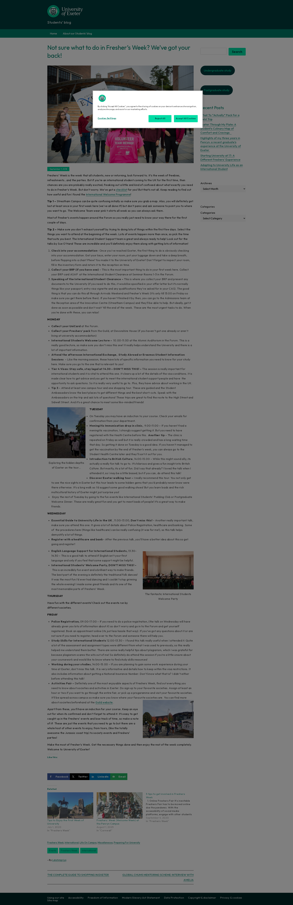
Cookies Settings (107, 118)
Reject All (160, 118)
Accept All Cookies (186, 118)
